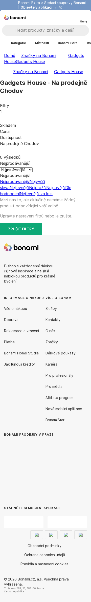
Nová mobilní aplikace (64, 409)
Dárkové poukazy (61, 353)
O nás (50, 331)
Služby (51, 308)
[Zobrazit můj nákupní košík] (73, 17)
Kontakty (53, 319)
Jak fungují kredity (19, 364)
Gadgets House (30, 61)
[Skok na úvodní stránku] (15, 17)
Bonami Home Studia (21, 353)
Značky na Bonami (38, 55)
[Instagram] (83, 247)
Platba (9, 342)
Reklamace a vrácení (21, 331)
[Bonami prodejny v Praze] (45, 466)
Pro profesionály (59, 375)
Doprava (11, 319)
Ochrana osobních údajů (44, 555)
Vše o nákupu (15, 308)
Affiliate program (59, 397)
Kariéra (51, 364)
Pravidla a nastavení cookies (44, 564)
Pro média (54, 386)
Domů (9, 55)
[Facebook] (71, 247)
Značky (52, 342)
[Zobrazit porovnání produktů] (63, 17)
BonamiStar (55, 420)
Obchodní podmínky (44, 546)
